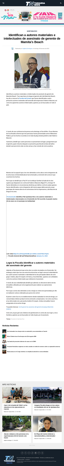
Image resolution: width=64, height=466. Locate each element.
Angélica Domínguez (27, 48)
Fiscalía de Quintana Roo (17, 319)
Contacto (27, 459)
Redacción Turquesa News (9, 411)
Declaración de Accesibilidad (32, 457)
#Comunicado (11, 197)
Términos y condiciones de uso (47, 457)
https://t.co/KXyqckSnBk (21, 254)
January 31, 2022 (42, 256)
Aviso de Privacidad (21, 457)
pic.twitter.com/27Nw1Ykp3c (39, 254)
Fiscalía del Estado (25, 98)
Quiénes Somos (21, 459)
